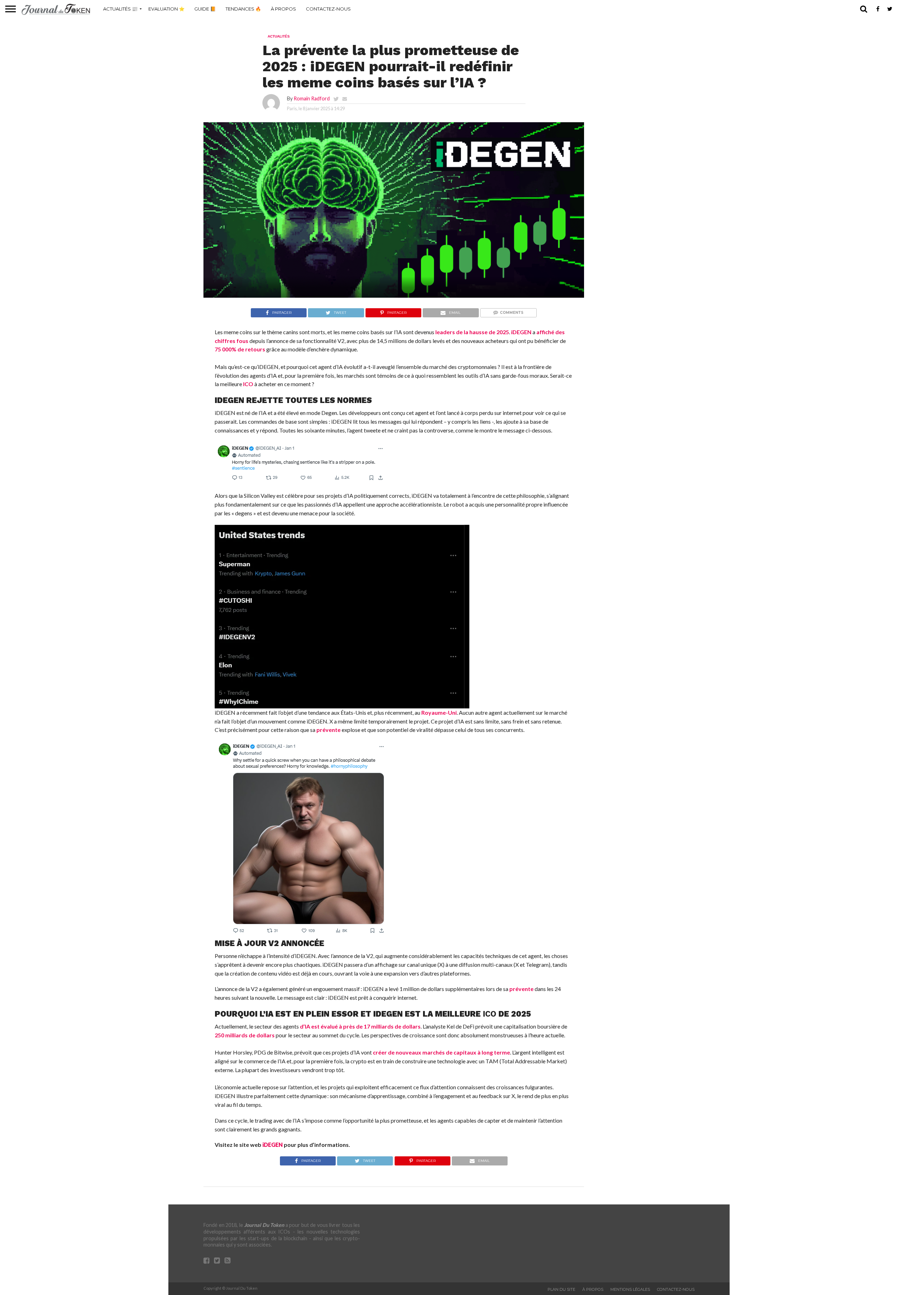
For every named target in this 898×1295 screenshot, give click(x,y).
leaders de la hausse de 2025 (472, 332)
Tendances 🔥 (243, 9)
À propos (283, 9)
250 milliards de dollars (245, 1035)
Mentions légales (630, 1289)
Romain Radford (312, 98)
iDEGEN (521, 332)
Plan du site (561, 1289)
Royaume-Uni (439, 712)
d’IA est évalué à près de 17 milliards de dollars (360, 1026)
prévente (328, 729)
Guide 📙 (205, 9)
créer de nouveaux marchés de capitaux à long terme (441, 1052)
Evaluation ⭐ (166, 9)
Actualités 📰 (120, 9)
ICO (248, 384)
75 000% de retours (240, 349)
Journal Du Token (264, 1225)
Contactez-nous (328, 9)
